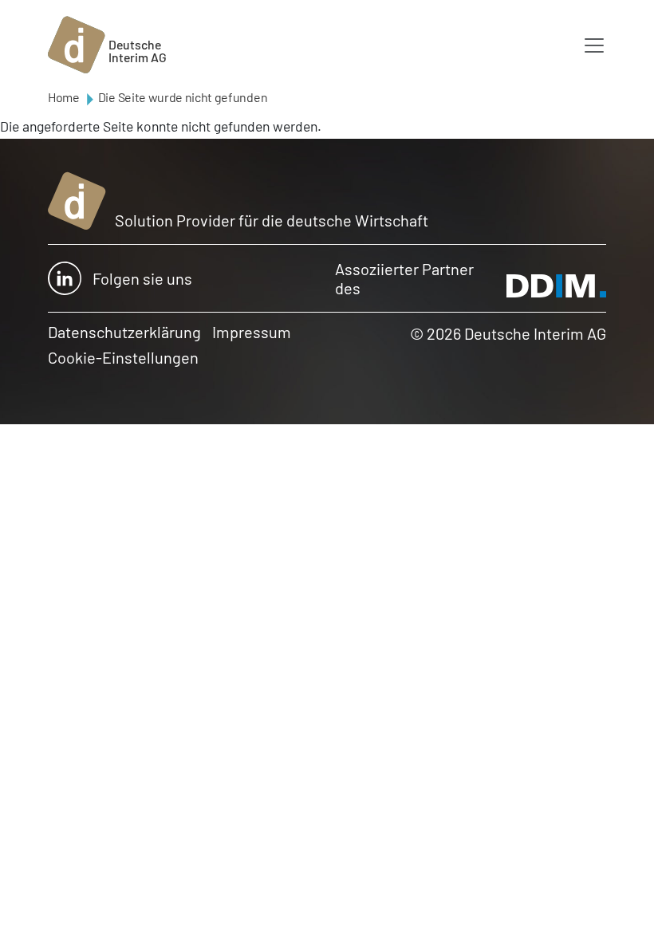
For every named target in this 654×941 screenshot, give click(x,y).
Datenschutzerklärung (124, 331)
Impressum (251, 331)
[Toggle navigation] (594, 45)
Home (64, 96)
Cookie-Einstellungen (123, 357)
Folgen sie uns (142, 278)
